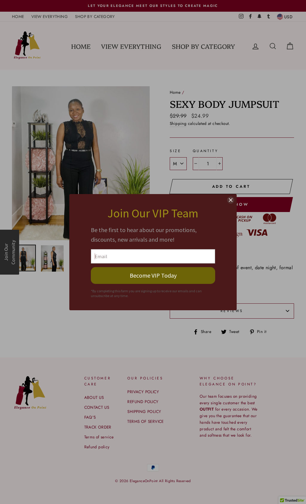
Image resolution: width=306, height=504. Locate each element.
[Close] (230, 200)
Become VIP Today (153, 275)
